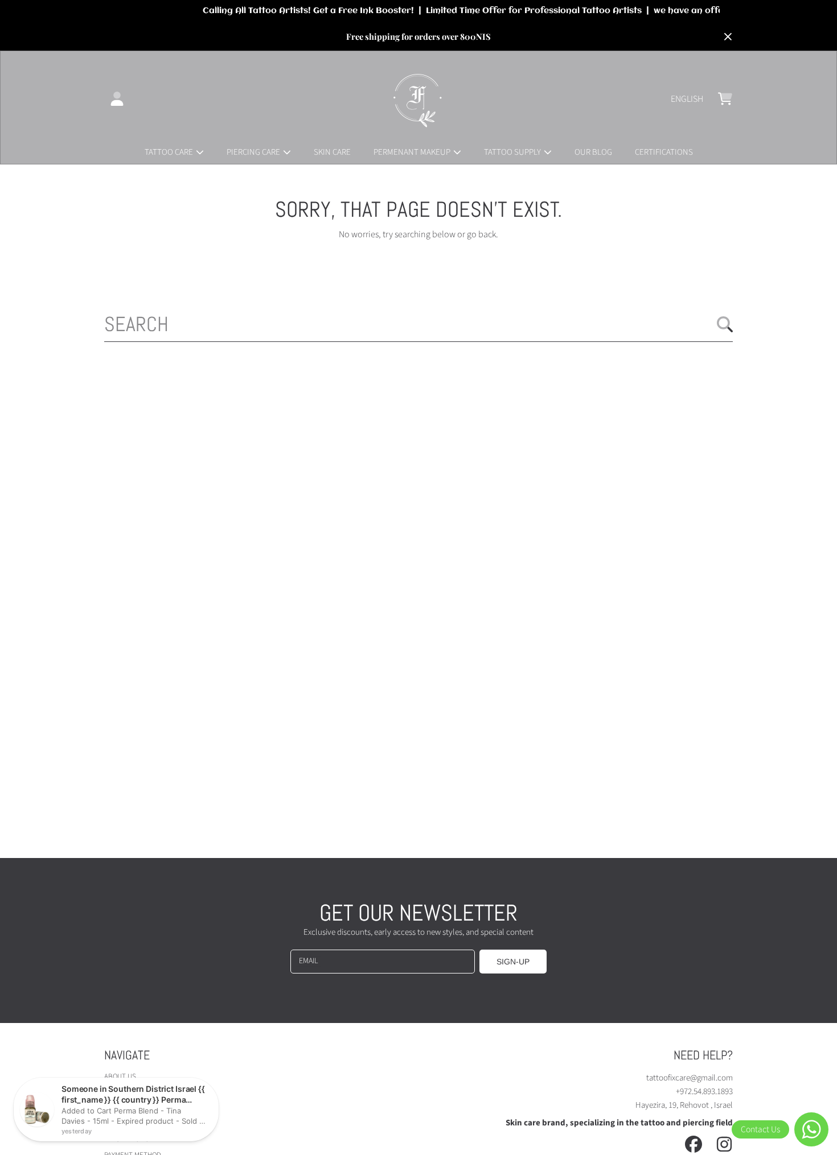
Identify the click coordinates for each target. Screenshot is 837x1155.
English (687, 99)
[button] (724, 99)
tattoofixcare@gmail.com (689, 1078)
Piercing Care (254, 152)
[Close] (728, 37)
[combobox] (418, 324)
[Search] (724, 324)
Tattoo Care (170, 152)
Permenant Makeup (413, 152)
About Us (120, 1076)
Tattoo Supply (513, 152)
